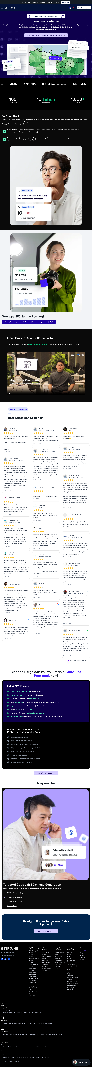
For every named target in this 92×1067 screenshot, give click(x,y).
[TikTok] (9, 959)
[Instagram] (2, 959)
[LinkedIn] (5, 959)
